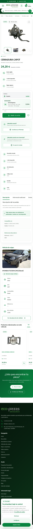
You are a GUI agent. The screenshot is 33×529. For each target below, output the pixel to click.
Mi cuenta (3, 481)
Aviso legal (3, 494)
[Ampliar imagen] (28, 21)
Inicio (2, 436)
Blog (2, 483)
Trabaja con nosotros (6, 478)
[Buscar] (30, 11)
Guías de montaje (5, 486)
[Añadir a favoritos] (28, 115)
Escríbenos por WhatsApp (17, 391)
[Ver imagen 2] (15, 50)
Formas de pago (5, 470)
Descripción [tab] (6, 197)
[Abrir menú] (3, 6)
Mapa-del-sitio (4, 475)
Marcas (3, 452)
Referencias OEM (5, 454)
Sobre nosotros (4, 449)
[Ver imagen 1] (7, 50)
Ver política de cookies (19, 512)
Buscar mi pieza (17, 386)
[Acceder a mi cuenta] (21, 6)
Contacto (3, 457)
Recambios (3, 439)
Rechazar (16, 516)
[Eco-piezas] (12, 6)
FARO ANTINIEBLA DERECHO (8, 352)
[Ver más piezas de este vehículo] (16, 259)
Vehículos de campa (6, 444)
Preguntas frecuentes (6, 465)
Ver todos (28, 326)
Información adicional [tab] (19, 197)
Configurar (16, 520)
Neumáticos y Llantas (6, 441)
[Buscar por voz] (3, 11)
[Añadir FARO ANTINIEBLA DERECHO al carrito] (24, 363)
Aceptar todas (16, 524)
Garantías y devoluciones (7, 467)
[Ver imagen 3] (23, 50)
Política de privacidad (6, 496)
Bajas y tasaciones (5, 447)
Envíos (2, 473)
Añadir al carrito (15, 115)
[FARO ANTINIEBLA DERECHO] (14, 340)
